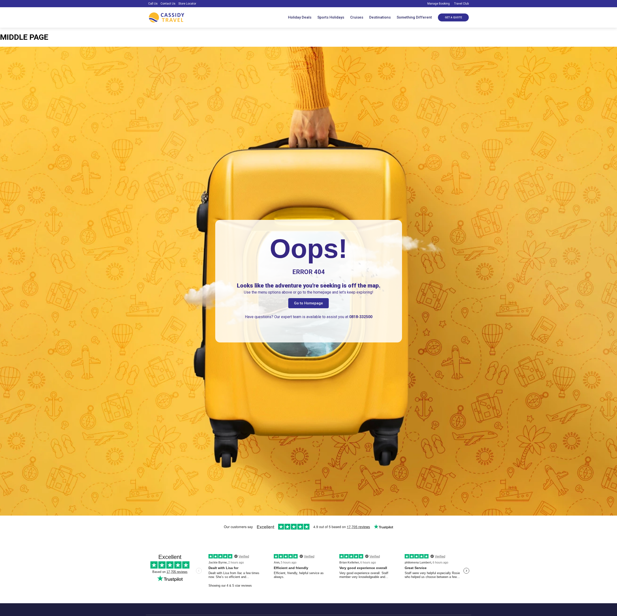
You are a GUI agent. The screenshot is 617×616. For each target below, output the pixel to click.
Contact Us (168, 3)
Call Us (153, 3)
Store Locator (187, 3)
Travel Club (461, 3)
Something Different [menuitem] (414, 17)
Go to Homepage (308, 303)
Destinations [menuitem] (380, 17)
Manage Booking (438, 3)
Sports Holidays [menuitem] (330, 17)
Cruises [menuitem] (356, 17)
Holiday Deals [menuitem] (299, 17)
